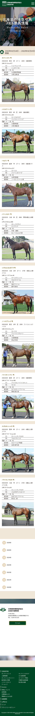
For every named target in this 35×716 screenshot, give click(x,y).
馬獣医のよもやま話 (7, 696)
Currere (4, 687)
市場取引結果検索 (23, 680)
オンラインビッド (6, 673)
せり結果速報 (22, 675)
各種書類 (4, 699)
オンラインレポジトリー (8, 678)
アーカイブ (4, 684)
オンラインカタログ (24, 673)
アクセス (17, 623)
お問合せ (4, 702)
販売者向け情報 (6, 680)
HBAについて (6, 690)
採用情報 (4, 692)
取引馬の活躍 (22, 682)
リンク (4, 704)
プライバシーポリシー (8, 707)
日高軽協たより (6, 694)
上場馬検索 (4, 675)
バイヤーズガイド (6, 682)
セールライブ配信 (23, 678)
